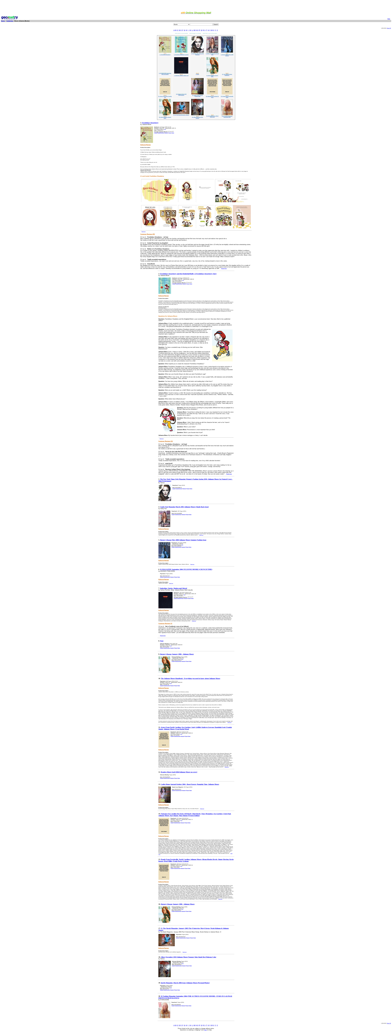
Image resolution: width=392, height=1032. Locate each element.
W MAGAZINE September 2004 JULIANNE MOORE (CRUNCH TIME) (186, 569)
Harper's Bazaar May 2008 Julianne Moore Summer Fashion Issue (183, 540)
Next (161, 641)
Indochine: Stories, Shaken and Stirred (173, 588)
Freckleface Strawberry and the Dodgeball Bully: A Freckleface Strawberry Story (188, 274)
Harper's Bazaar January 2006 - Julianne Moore (177, 654)
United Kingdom (161, 132)
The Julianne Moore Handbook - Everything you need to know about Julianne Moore (190, 678)
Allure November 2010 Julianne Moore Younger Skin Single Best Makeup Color (188, 957)
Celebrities (9, 21)
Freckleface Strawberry (150, 123)
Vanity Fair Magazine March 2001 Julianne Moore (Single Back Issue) (184, 507)
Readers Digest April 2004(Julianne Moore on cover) (179, 772)
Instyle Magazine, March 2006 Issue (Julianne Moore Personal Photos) (185, 983)
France (170, 132)
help (165, 129)
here (205, 1030)
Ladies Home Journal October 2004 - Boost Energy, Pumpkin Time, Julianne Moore (190, 784)
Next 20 (389, 28)
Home (3, 21)
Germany (166, 132)
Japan (173, 132)
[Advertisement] (196, 5)
